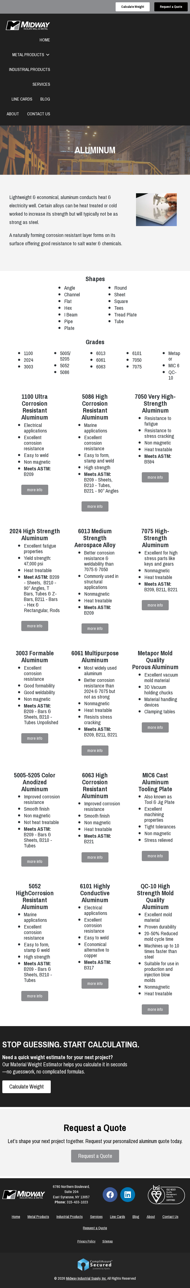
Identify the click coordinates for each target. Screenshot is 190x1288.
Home (16, 1216)
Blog (136, 1216)
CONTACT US (38, 114)
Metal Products (38, 1216)
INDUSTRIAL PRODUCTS (29, 70)
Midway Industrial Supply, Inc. (86, 1278)
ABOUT (13, 114)
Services (96, 1216)
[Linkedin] (127, 1194)
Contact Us (170, 1216)
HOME (45, 40)
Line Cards (117, 1216)
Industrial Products (70, 1216)
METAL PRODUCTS (28, 55)
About (151, 1216)
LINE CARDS (22, 99)
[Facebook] (110, 1194)
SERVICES (41, 84)
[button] (34, 490)
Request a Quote (95, 1228)
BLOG (45, 99)
